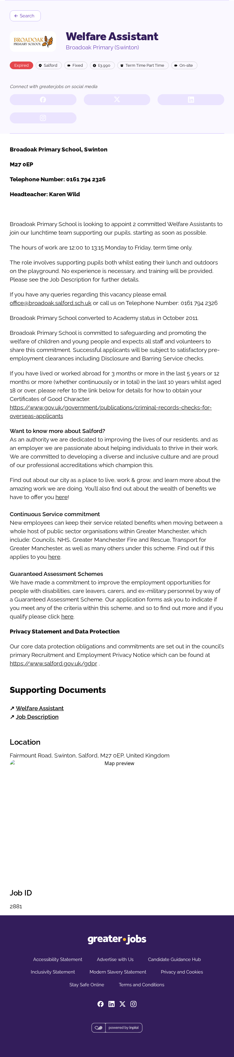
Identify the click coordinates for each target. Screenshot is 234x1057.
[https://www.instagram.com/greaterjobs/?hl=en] (43, 117)
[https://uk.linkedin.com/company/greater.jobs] (191, 99)
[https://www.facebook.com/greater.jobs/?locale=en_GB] (43, 99)
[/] (117, 940)
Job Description (37, 716)
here (61, 497)
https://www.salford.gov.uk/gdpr (53, 663)
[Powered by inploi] (117, 1028)
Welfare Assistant (40, 708)
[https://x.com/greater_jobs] (117, 99)
